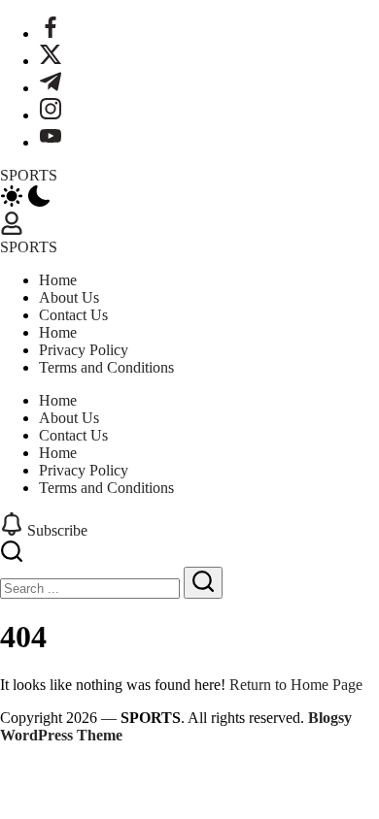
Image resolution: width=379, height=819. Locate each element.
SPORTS (28, 175)
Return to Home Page (295, 684)
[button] (189, 198)
